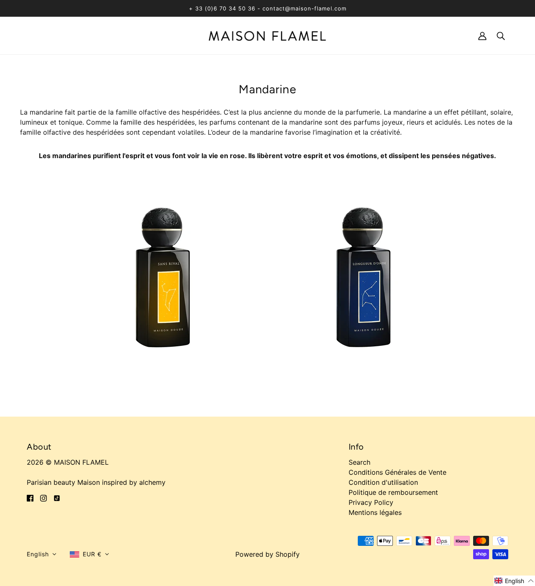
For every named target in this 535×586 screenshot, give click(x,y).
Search (359, 462)
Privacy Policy (371, 502)
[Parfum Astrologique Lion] (167, 274)
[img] (30, 497)
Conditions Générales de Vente (397, 472)
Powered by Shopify (267, 554)
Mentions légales (375, 512)
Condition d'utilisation (383, 482)
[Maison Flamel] (267, 35)
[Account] (482, 35)
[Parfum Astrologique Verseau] (368, 274)
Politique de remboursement (393, 492)
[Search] (501, 35)
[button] (41, 554)
